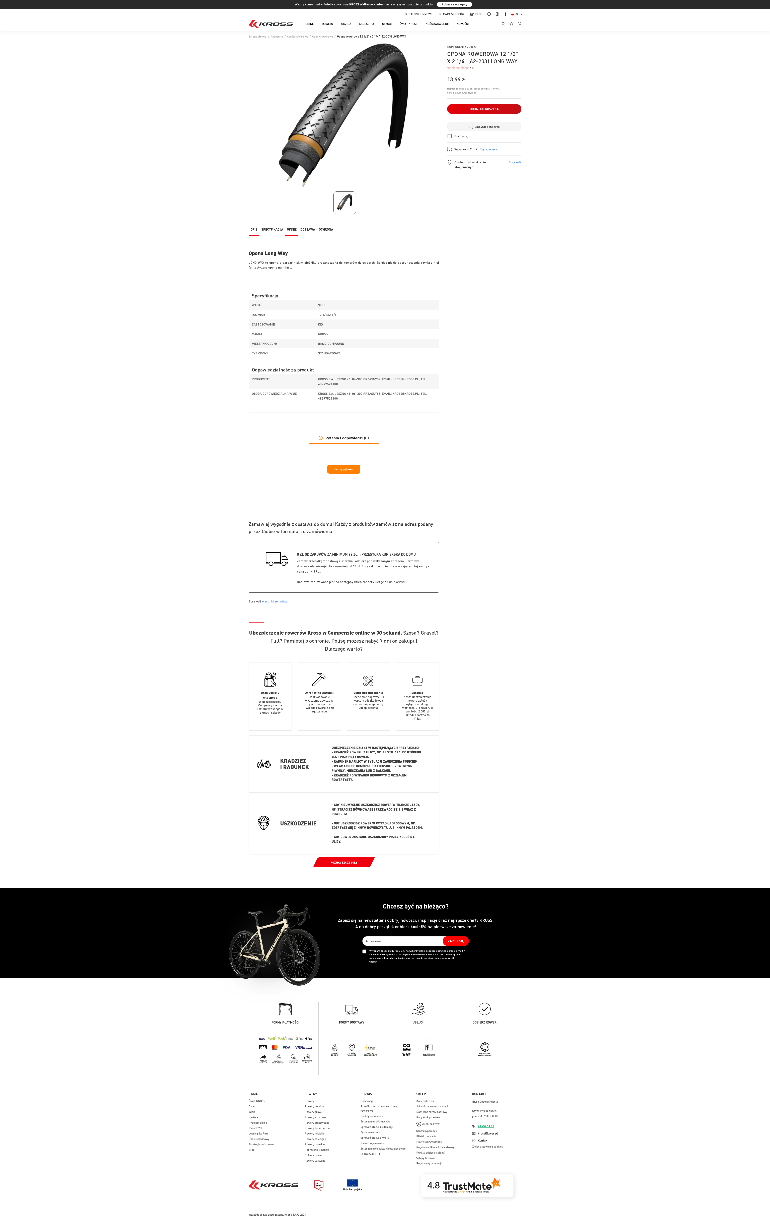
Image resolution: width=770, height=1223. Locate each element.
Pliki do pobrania (426, 1136)
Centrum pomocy (426, 1130)
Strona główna (257, 36)
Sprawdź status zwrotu (375, 1137)
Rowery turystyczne (317, 1128)
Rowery (309, 1101)
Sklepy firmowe (425, 1158)
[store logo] (271, 24)
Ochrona (326, 229)
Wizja (252, 1111)
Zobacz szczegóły (454, 4)
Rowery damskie (315, 1144)
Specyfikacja (272, 229)
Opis (254, 229)
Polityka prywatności (429, 1141)
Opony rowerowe (322, 36)
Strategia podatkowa (261, 1144)
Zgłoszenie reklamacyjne (375, 1121)
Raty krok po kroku (428, 1117)
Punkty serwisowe (372, 1116)
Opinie (292, 229)
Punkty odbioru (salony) (430, 1152)
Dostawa (307, 229)
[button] (518, 14)
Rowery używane (315, 1160)
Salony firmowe (421, 14)
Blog (478, 14)
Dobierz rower (313, 1155)
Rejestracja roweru (372, 1143)
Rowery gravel (313, 1111)
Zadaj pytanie (344, 469)
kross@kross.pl (488, 1133)
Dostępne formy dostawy (431, 1111)
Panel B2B (255, 1128)
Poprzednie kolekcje (317, 1149)
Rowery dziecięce (315, 1139)
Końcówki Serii (425, 1101)
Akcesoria (277, 36)
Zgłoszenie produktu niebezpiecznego (383, 1148)
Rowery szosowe (315, 1117)
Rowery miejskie (314, 1133)
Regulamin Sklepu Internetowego (436, 1147)
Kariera (253, 1117)
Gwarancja (367, 1101)
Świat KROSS (257, 1101)
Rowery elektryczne (317, 1122)
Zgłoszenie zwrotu (372, 1132)
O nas (252, 1106)
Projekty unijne (258, 1122)
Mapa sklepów (453, 14)
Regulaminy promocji (429, 1163)
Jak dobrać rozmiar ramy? (432, 1106)
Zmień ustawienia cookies (487, 1146)
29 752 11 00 (486, 1126)
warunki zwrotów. (275, 601)
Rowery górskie (314, 1106)
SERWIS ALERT (370, 1154)
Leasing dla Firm (258, 1133)
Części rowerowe (297, 36)
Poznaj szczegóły (343, 862)
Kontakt (483, 1140)
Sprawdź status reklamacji (377, 1126)
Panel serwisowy (259, 1139)
